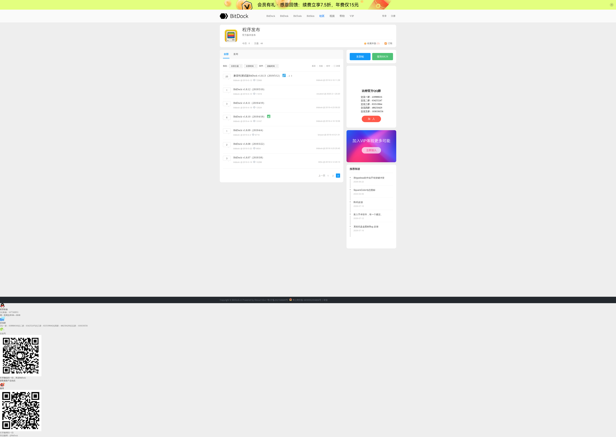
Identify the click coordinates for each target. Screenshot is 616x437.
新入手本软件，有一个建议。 (368, 214)
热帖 (321, 66)
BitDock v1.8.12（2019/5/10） (249, 89)
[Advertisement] (371, 271)
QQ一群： (8, 326)
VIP (352, 16)
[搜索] (375, 16)
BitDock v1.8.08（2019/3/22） (249, 144)
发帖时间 (271, 66)
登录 (384, 16)
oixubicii (320, 93)
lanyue (321, 134)
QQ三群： (43, 326)
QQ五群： (78, 326)
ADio (320, 161)
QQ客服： (9, 312)
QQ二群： (26, 326)
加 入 (371, 118)
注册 (393, 16)
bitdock (319, 80)
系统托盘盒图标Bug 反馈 (366, 226)
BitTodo (297, 16)
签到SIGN (382, 56)
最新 (314, 66)
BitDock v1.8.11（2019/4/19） (249, 103)
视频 (332, 16)
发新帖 (360, 56)
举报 (325, 300)
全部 (226, 54)
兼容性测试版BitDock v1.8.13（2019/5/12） (257, 75)
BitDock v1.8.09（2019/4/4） (249, 130)
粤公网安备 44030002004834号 (307, 300)
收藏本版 (373, 43)
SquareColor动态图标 (364, 189)
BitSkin (310, 16)
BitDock (270, 16)
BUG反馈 (358, 202)
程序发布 (251, 29)
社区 (322, 16)
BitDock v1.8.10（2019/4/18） (249, 116)
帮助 (342, 16)
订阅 (390, 43)
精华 (328, 66)
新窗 (338, 66)
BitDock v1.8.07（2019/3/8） (249, 157)
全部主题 (235, 66)
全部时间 (250, 66)
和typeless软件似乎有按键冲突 (369, 177)
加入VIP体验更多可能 (371, 146)
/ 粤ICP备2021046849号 (277, 300)
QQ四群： (60, 326)
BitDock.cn (237, 300)
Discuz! (257, 300)
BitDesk (284, 16)
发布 (235, 54)
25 (227, 76)
